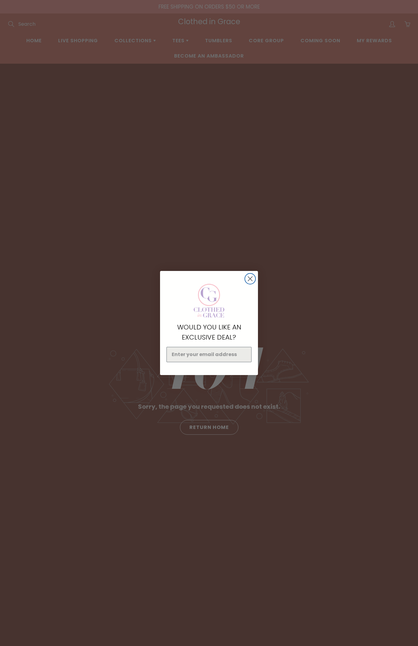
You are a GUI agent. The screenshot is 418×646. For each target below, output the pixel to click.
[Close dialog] (250, 278)
